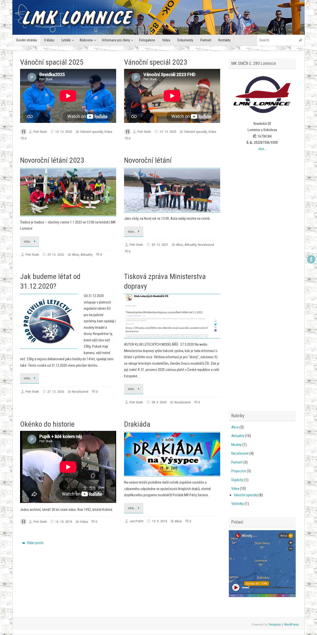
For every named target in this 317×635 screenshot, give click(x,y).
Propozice (238, 471)
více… (28, 241)
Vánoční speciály (91, 132)
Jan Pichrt (136, 521)
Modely (236, 444)
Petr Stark (40, 132)
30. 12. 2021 (160, 245)
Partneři (237, 462)
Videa (108, 132)
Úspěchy (237, 480)
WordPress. (291, 624)
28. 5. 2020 (159, 402)
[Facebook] (311, 259)
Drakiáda (137, 424)
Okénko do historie (47, 424)
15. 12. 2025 (63, 132)
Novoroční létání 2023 (52, 160)
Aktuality (86, 254)
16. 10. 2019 (63, 522)
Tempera (274, 624)
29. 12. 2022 (55, 254)
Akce (75, 254)
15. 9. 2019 (159, 521)
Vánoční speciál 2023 (155, 62)
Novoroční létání (148, 160)
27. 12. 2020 (55, 391)
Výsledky (237, 503)
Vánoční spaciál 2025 (51, 62)
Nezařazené (206, 245)
